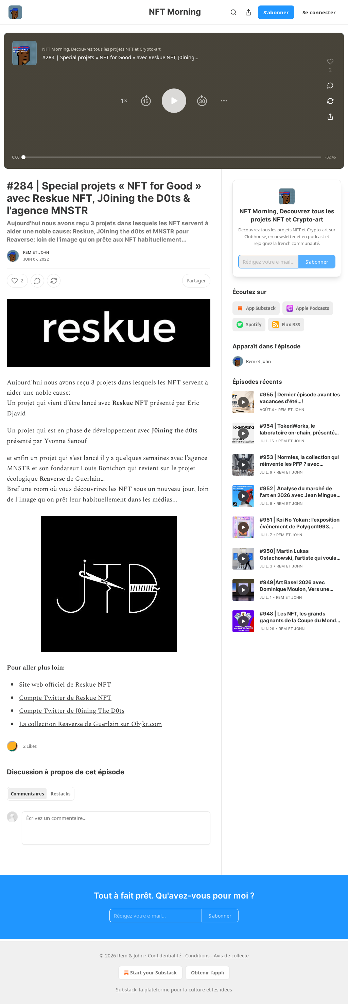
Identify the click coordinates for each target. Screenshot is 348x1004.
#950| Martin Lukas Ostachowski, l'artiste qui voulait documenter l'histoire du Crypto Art (300, 554)
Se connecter (319, 12)
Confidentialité (164, 955)
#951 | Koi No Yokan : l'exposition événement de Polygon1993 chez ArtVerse (300, 523)
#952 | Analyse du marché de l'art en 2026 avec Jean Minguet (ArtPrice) (299, 492)
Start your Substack (153, 972)
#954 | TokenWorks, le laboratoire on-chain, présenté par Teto (297, 429)
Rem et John (36, 252)
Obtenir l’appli (207, 972)
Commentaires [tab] (27, 794)
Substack (126, 989)
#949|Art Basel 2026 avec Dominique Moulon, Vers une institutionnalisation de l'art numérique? (294, 586)
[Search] (233, 12)
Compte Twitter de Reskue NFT (65, 698)
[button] (124, 101)
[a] (243, 402)
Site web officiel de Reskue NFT (65, 685)
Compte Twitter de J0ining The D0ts (71, 711)
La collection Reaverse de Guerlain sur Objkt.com (90, 724)
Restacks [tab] (60, 794)
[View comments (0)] (330, 85)
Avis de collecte (231, 955)
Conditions (197, 955)
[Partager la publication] (248, 12)
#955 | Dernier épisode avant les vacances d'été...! (300, 398)
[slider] (172, 157)
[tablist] (40, 794)
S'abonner (276, 12)
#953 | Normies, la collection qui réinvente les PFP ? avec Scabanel (299, 460)
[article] (287, 402)
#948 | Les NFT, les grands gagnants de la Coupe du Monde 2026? (299, 617)
